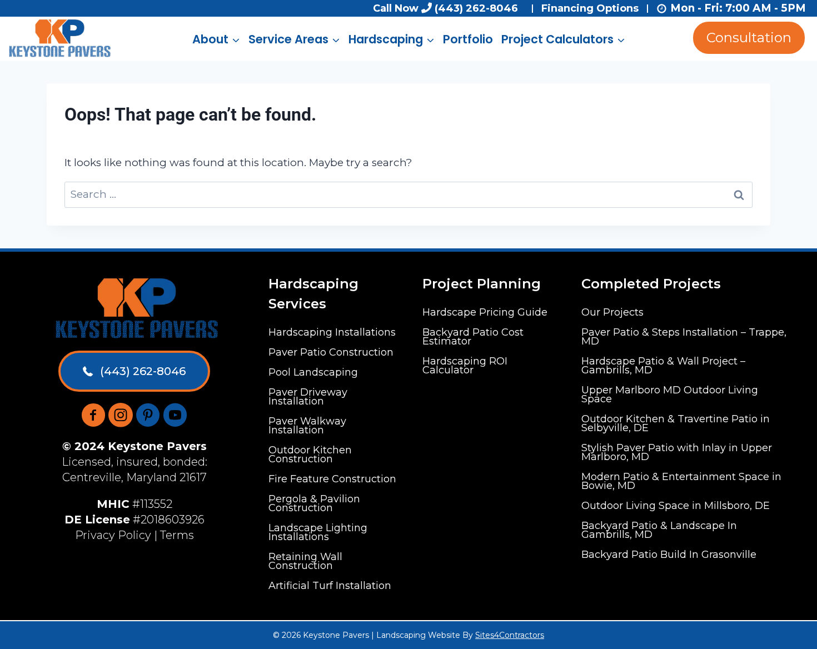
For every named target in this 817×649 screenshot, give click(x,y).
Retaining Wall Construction (305, 561)
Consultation (748, 37)
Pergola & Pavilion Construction (314, 503)
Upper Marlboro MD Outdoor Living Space (669, 394)
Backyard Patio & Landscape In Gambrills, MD (659, 530)
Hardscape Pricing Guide (484, 312)
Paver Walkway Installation (307, 425)
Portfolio (468, 39)
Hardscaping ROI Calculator (464, 365)
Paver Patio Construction (330, 352)
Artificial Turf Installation (329, 586)
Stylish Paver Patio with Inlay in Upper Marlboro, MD (676, 452)
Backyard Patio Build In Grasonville (668, 554)
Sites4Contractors (509, 635)
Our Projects (612, 312)
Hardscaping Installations (332, 332)
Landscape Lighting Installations (317, 532)
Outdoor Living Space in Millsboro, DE (675, 506)
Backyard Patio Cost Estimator (473, 336)
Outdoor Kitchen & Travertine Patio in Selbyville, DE (675, 423)
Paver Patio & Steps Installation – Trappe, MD (683, 336)
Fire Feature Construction (332, 479)
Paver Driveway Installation (307, 396)
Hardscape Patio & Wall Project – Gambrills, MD (663, 365)
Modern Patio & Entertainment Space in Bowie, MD (681, 481)
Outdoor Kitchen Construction (310, 454)
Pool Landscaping (313, 372)
